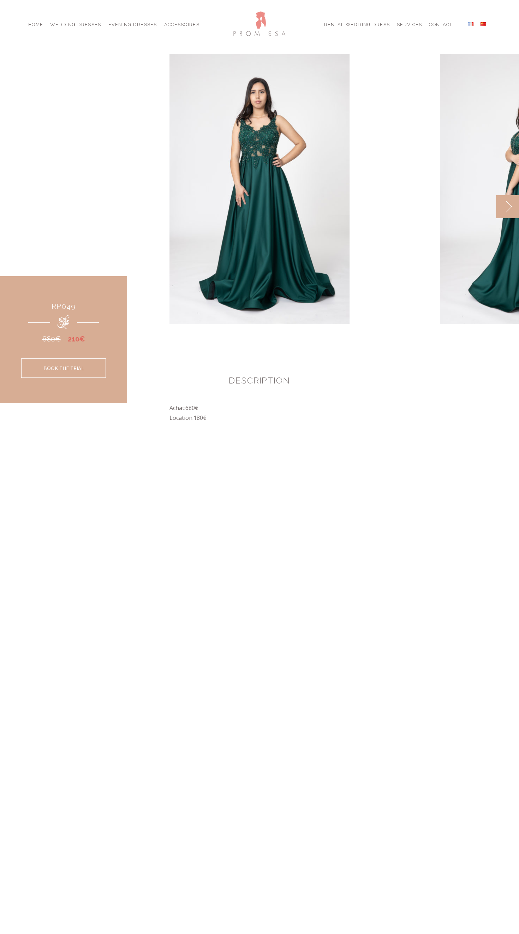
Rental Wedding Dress (357, 24)
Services (409, 24)
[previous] (484, 206)
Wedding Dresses (75, 24)
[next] (507, 206)
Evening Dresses (132, 24)
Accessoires (181, 24)
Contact (440, 24)
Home (35, 24)
